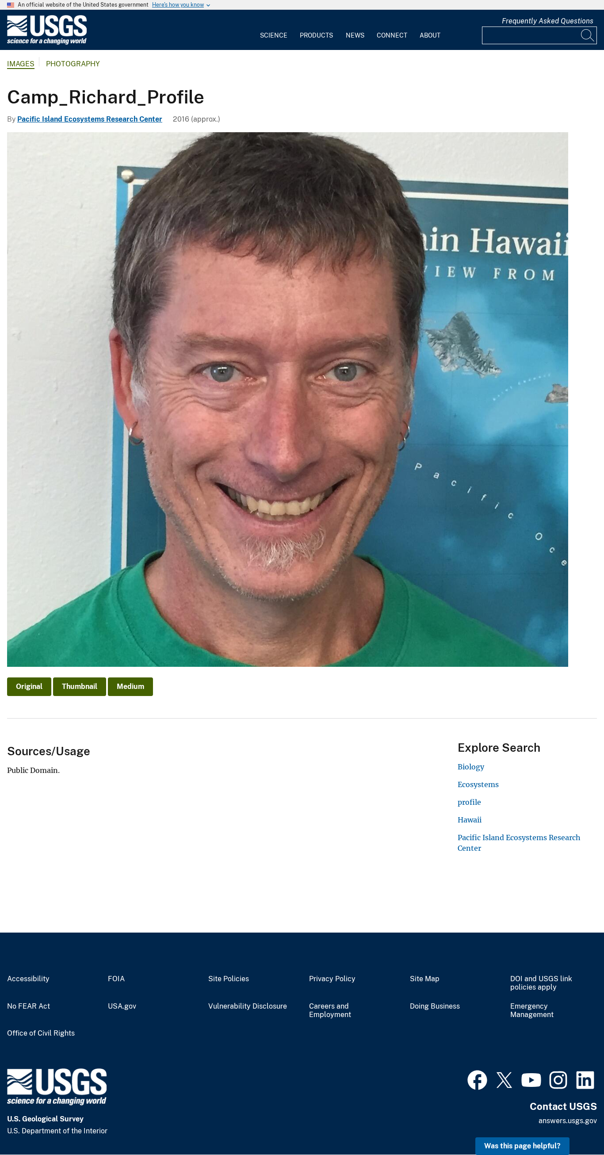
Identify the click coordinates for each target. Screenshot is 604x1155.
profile (469, 802)
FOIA (116, 979)
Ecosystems (478, 784)
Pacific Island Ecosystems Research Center (89, 119)
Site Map (425, 979)
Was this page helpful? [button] (522, 1146)
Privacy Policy (332, 979)
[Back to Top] (572, 1123)
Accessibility (28, 979)
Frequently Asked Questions (547, 21)
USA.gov (122, 1006)
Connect (392, 35)
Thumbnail (79, 686)
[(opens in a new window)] (477, 1079)
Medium (130, 686)
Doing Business (435, 1006)
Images (20, 64)
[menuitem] (274, 30)
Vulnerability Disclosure (247, 1006)
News (355, 35)
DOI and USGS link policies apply (541, 983)
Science (273, 35)
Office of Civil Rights (41, 1033)
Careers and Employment (330, 1010)
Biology (471, 766)
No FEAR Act (28, 1006)
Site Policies (228, 979)
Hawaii (470, 819)
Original (29, 686)
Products (316, 35)
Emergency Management (532, 1010)
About (430, 35)
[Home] (47, 42)
